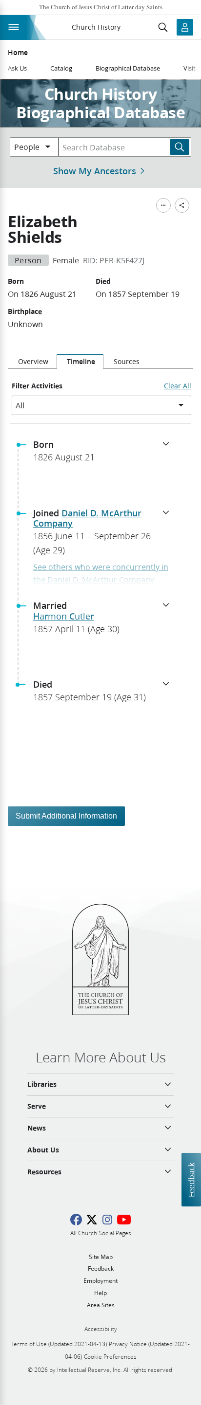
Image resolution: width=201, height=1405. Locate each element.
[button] (104, 453)
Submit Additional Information (66, 816)
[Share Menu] (182, 205)
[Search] (179, 147)
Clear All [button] (177, 386)
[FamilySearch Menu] (163, 205)
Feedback (191, 1179)
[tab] (32, 361)
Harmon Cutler (63, 616)
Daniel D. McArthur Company (87, 518)
